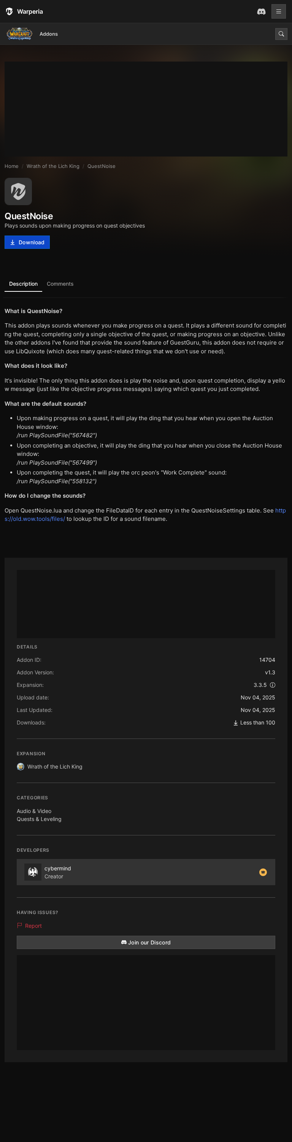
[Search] (281, 34)
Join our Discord (149, 942)
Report (33, 925)
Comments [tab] (60, 283)
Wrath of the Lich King (55, 766)
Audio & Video (34, 811)
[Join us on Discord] (261, 11)
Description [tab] (23, 283)
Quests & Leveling (39, 819)
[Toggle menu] (278, 11)
